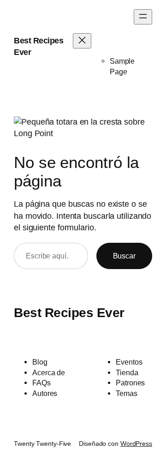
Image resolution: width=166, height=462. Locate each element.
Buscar (124, 256)
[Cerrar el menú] (82, 40)
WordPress (136, 443)
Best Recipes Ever (69, 313)
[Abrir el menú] (143, 16)
